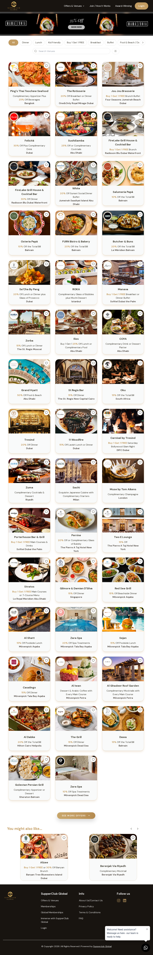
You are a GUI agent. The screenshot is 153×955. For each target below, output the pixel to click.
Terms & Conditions (90, 912)
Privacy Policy (86, 906)
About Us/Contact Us (91, 900)
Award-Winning (123, 5)
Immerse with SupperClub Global (55, 920)
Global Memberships (52, 912)
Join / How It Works (99, 5)
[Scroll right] (142, 42)
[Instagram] (124, 900)
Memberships (48, 906)
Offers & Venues (50, 900)
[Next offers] (137, 828)
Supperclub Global (102, 946)
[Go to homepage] (19, 896)
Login (141, 5)
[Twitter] (118, 900)
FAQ (81, 918)
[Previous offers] (131, 828)
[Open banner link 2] (76, 24)
